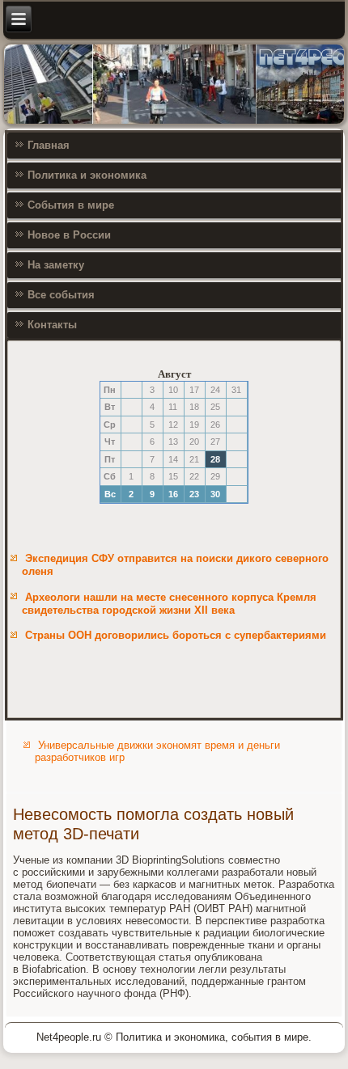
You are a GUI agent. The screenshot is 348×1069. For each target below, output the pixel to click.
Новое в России (69, 235)
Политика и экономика (87, 175)
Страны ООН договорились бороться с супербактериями (175, 635)
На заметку (56, 265)
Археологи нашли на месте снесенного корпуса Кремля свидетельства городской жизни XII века (169, 603)
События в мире (71, 205)
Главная (49, 145)
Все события (61, 295)
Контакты (52, 325)
